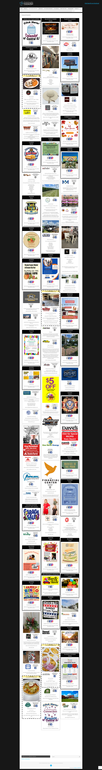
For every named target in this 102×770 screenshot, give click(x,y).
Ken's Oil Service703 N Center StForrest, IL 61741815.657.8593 (54, 341)
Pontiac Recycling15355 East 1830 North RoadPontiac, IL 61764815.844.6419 (35, 175)
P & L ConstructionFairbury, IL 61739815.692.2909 (30, 304)
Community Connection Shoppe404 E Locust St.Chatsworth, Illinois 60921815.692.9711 (54, 405)
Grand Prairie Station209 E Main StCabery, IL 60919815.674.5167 (35, 111)
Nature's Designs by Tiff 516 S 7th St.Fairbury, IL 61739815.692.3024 (35, 635)
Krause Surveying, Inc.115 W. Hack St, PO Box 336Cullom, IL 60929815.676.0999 (54, 123)
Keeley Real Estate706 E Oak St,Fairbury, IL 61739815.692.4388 (35, 533)
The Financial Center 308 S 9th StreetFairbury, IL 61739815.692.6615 (50, 485)
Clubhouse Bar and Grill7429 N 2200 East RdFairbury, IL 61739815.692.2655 (35, 703)
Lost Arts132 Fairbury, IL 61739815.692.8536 (54, 70)
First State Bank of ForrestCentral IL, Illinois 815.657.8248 (73, 280)
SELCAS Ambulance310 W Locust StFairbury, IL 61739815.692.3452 (35, 315)
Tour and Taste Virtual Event (50, 585)
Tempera (75, 767)
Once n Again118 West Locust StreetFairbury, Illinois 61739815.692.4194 (55, 106)
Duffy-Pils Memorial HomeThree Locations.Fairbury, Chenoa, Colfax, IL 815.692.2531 (35, 392)
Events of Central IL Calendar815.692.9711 (50, 722)
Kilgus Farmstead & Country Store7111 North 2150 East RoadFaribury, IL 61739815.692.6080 (74, 704)
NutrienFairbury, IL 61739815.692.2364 (54, 328)
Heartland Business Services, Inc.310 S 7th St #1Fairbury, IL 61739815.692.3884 (54, 168)
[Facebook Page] (51, 765)
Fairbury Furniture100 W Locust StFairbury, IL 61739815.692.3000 (74, 250)
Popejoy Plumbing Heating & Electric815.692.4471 (31, 482)
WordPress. (79, 767)
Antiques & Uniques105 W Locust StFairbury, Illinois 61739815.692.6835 (35, 665)
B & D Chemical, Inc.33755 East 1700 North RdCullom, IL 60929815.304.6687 (54, 235)
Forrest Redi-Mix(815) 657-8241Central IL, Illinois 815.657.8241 (54, 631)
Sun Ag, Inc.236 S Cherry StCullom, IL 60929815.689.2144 (74, 518)
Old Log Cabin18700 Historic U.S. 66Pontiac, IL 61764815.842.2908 (55, 674)
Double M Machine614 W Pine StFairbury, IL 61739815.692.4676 (73, 181)
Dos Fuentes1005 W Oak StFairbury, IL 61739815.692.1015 (35, 91)
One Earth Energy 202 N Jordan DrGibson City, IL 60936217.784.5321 (50, 450)
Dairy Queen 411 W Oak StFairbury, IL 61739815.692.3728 (74, 43)
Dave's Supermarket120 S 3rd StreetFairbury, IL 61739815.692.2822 (74, 443)
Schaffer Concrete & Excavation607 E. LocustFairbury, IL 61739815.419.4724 (35, 127)
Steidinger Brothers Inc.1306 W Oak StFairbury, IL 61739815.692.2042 (50, 427)
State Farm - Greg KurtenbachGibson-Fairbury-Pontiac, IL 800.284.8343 (35, 458)
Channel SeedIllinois (54, 198)
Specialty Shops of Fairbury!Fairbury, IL (54, 689)
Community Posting (50, 35)
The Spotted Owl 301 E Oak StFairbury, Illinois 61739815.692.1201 (55, 517)
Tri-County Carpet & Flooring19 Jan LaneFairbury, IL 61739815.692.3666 (54, 308)
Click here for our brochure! (92, 3)
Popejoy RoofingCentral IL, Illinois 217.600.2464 (69, 382)
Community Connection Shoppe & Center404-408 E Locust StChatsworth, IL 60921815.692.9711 (74, 209)
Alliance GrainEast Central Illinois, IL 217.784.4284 (74, 614)
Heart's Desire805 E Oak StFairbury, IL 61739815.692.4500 (74, 98)
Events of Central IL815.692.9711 (30, 41)
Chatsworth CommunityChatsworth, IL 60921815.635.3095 (35, 411)
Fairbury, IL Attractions (26, 758)
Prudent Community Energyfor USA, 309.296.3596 (35, 493)
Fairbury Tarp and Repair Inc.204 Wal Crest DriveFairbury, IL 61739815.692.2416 (54, 364)
